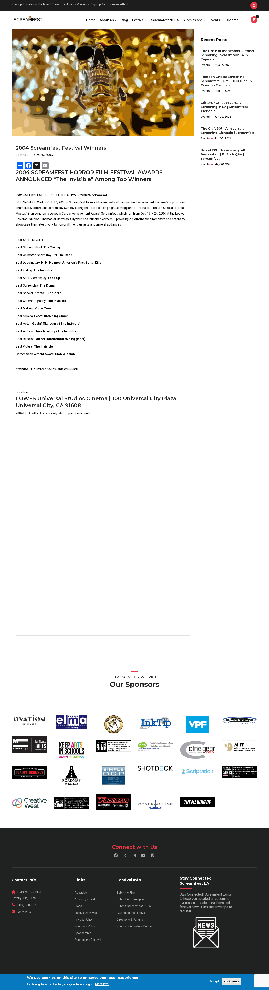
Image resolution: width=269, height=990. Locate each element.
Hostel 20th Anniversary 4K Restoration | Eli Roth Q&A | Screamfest (223, 154)
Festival (138, 20)
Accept (214, 981)
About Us (107, 20)
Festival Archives (86, 912)
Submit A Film (126, 892)
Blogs (78, 906)
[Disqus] (103, 468)
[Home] (28, 19)
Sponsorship (83, 933)
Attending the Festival (131, 912)
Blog (124, 20)
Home (90, 20)
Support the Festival (88, 939)
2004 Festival (26, 413)
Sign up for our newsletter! (109, 4)
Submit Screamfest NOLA (134, 906)
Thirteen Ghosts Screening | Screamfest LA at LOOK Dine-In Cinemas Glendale (226, 81)
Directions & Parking (130, 919)
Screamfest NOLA (165, 20)
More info (102, 984)
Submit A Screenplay (131, 899)
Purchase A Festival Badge (134, 926)
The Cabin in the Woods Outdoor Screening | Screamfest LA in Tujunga (227, 55)
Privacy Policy (84, 919)
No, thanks (231, 981)
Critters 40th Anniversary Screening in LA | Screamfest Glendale (224, 107)
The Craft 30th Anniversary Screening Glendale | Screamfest (227, 130)
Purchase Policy (85, 926)
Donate (233, 20)
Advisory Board (85, 899)
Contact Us (23, 912)
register (58, 413)
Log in (44, 413)
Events (215, 20)
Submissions (193, 20)
